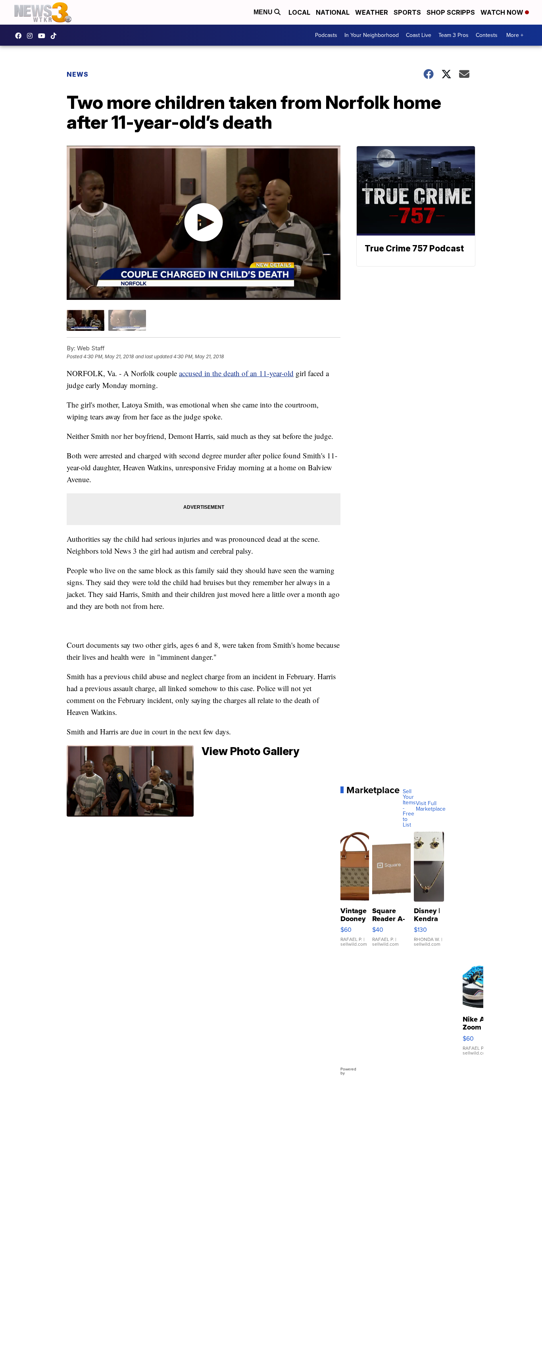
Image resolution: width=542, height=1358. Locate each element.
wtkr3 (32, 36)
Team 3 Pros (453, 35)
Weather (371, 12)
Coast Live (418, 35)
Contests (487, 35)
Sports (407, 12)
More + (514, 35)
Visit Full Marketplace (431, 806)
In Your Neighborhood (371, 35)
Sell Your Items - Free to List (409, 808)
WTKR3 (20, 36)
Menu (264, 12)
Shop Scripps (451, 12)
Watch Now (502, 12)
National (333, 12)
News (77, 74)
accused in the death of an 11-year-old (236, 373)
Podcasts (326, 35)
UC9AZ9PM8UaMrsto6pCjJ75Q (43, 36)
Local (299, 12)
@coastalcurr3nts (55, 36)
